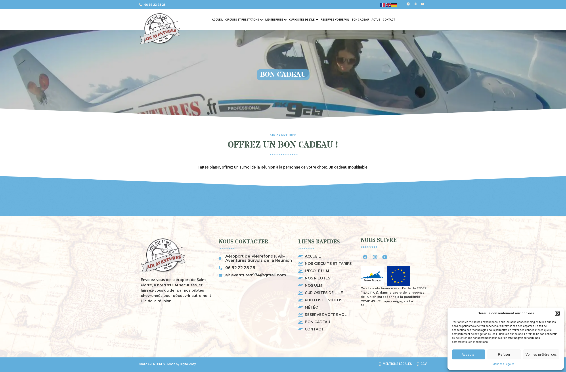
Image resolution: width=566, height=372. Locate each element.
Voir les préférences (541, 354)
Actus (375, 19)
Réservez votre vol (335, 19)
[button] (557, 313)
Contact (389, 19)
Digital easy (188, 364)
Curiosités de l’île (302, 19)
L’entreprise (274, 19)
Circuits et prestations (242, 19)
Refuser (504, 354)
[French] (383, 4)
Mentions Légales (503, 364)
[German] (394, 4)
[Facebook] (408, 4)
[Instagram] (415, 4)
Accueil (217, 19)
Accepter (469, 354)
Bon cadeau (360, 19)
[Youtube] (423, 4)
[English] (388, 4)
